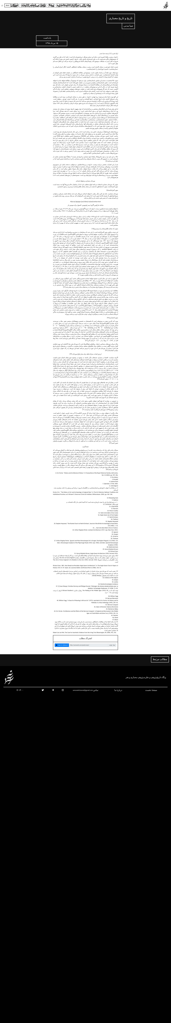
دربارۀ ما (118, 690)
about (7, 5)
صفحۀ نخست (151, 690)
